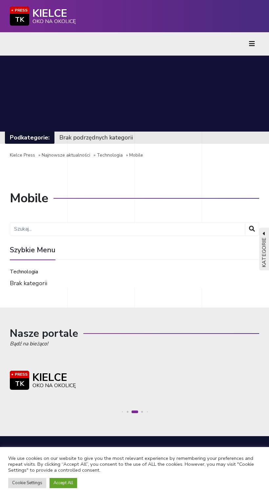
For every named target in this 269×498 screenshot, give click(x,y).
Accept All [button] (63, 483)
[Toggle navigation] (252, 44)
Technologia (110, 155)
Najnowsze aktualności (66, 155)
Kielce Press (22, 155)
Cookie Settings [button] (27, 483)
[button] (122, 411)
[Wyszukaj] (252, 229)
